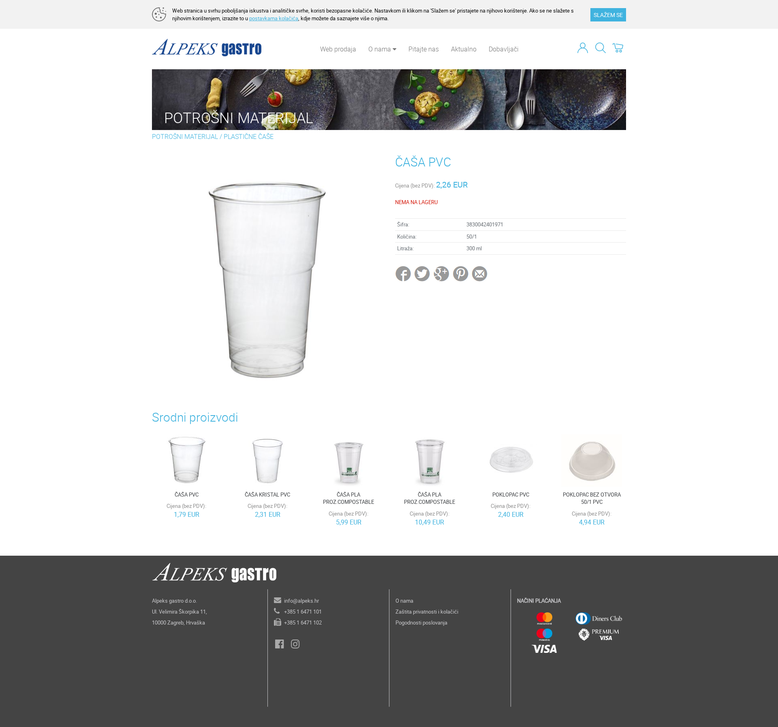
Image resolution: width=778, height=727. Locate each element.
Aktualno (464, 49)
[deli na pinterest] (460, 273)
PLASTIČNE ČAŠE (249, 136)
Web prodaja (338, 49)
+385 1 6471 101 (303, 611)
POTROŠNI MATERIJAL (185, 136)
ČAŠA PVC (187, 494)
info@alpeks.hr (301, 600)
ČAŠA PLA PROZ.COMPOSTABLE (348, 498)
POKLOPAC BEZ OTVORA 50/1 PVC (592, 498)
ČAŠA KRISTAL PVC (267, 494)
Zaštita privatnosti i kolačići (426, 611)
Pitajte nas (423, 49)
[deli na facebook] (404, 273)
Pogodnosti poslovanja (421, 622)
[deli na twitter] (423, 273)
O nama (404, 600)
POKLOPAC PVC (510, 494)
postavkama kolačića (273, 18)
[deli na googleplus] (442, 273)
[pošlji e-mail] (479, 273)
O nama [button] (380, 49)
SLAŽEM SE (608, 15)
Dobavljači (504, 49)
